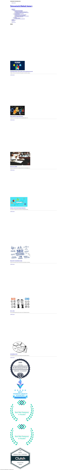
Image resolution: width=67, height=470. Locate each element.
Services (13, 9)
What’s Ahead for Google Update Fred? (16, 116)
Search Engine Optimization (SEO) (20, 14)
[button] (18, 206)
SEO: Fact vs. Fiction (13, 166)
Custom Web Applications (19, 13)
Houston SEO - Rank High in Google (16, 260)
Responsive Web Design (19, 11)
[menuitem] (34, 14)
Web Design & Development (18, 10)
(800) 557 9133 (14, 22)
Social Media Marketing (19, 16)
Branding (15, 17)
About (13, 19)
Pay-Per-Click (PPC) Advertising (20, 15)
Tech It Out (14, 20)
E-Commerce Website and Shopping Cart (22, 12)
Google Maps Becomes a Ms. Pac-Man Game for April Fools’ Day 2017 (21, 71)
